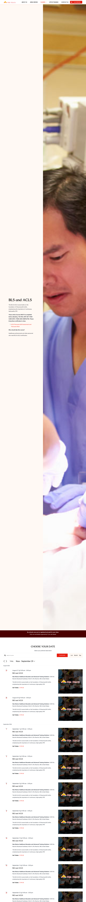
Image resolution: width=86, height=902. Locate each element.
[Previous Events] (4, 661)
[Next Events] (6, 661)
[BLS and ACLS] (70, 681)
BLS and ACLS (17, 673)
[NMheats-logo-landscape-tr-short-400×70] (9, 1)
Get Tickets (15, 688)
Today (11, 661)
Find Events (62, 655)
